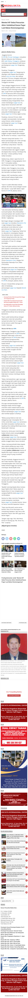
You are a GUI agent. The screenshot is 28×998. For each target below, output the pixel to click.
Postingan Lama (22, 622)
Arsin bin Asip (10, 76)
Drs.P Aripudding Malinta (14, 692)
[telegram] (18, 538)
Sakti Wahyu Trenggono (12, 61)
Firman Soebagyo (13, 57)
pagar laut (14, 65)
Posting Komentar (12, 30)
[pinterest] (10, 538)
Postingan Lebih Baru (6, 622)
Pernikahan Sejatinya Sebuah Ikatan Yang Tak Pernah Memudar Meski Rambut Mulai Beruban (15, 874)
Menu (3, 10)
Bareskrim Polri (11, 260)
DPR (4, 57)
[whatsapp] (14, 538)
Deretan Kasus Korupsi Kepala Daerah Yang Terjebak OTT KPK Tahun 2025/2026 (16, 854)
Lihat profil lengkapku (14, 695)
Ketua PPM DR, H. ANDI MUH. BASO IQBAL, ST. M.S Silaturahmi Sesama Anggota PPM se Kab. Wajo (15, 836)
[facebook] (3, 538)
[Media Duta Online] (11, 6)
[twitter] (6, 538)
